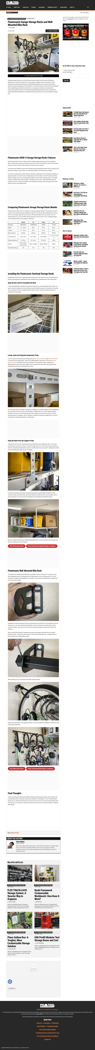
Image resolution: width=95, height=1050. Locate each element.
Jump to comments (52, 30)
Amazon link (70, 18)
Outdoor (33, 7)
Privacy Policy (43, 1009)
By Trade (8, 7)
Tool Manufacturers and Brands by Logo (47, 1033)
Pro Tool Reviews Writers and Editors (47, 1036)
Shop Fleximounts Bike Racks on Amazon (40, 768)
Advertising (46, 1023)
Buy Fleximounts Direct (17, 546)
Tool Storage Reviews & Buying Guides (16, 18)
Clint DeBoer (12, 27)
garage (12, 832)
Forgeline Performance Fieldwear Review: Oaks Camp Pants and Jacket (80, 203)
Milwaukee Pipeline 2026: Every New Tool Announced (81, 236)
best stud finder (53, 358)
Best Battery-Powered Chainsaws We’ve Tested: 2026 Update (80, 139)
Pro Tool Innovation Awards (47, 1029)
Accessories (42, 7)
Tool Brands (55, 1023)
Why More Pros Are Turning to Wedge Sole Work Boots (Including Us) (81, 212)
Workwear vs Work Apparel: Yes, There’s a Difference (80, 184)
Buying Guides (63, 7)
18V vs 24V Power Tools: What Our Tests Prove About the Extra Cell (80, 148)
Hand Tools (25, 7)
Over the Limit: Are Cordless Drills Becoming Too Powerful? (80, 253)
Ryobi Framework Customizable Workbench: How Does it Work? (47, 895)
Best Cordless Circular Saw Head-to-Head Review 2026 (81, 122)
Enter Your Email (68, 72)
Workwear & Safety (52, 7)
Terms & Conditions (53, 1009)
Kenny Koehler (12, 901)
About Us (72, 7)
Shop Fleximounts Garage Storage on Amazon (42, 546)
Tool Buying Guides (52, 1026)
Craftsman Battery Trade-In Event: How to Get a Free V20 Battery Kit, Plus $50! (81, 270)
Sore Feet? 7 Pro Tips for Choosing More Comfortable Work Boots (80, 194)
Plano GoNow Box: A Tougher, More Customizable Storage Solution (18, 942)
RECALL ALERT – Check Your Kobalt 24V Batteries (81, 262)
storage (17, 832)
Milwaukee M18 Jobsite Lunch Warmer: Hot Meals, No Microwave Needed (81, 244)
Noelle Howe (39, 901)
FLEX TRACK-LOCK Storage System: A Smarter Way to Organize (17, 895)
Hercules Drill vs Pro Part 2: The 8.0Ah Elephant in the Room (81, 130)
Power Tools (17, 7)
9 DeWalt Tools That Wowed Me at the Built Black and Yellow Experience (81, 113)
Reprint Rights (41, 1026)
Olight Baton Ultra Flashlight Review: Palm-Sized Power (80, 221)
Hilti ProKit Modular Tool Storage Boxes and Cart (47, 939)
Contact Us (47, 1039)
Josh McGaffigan (40, 943)
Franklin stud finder (41, 358)
